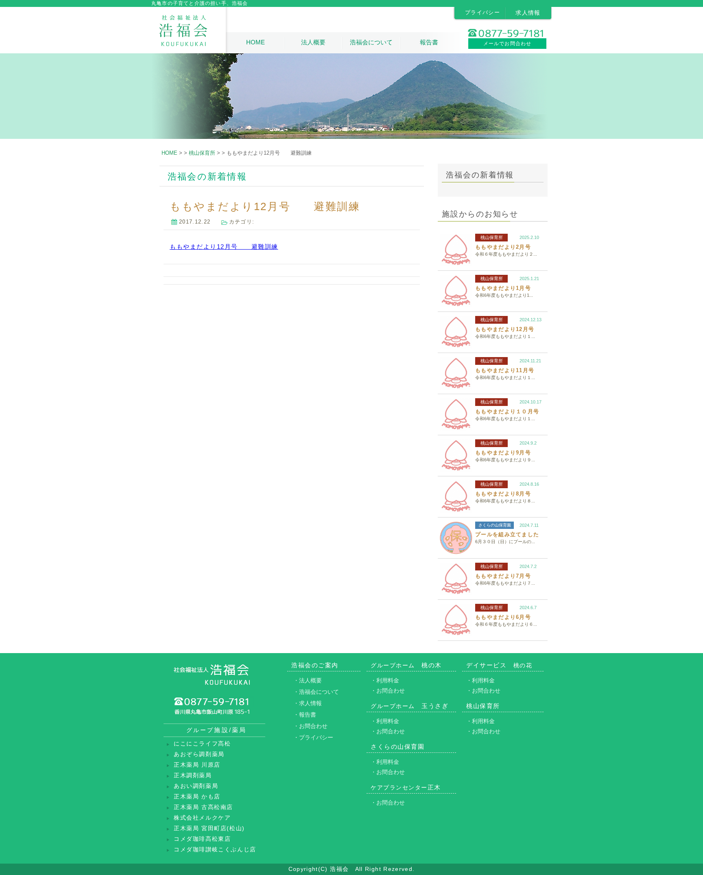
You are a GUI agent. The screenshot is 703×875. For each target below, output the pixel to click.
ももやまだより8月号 (503, 494)
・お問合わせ (310, 726)
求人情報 (528, 12)
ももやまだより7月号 (503, 576)
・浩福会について (316, 692)
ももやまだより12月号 (504, 329)
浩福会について (371, 42)
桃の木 (406, 665)
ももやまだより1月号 (503, 288)
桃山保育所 (491, 237)
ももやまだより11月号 (504, 370)
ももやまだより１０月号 (507, 411)
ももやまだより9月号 (503, 453)
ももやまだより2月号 (503, 247)
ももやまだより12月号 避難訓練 (224, 246)
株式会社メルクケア (202, 818)
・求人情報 (307, 703)
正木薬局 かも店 (197, 797)
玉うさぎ (409, 705)
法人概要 (313, 42)
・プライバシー (313, 737)
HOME (255, 42)
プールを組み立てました (507, 534)
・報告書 (304, 714)
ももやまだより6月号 (503, 617)
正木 (406, 787)
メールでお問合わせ (507, 43)
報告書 (429, 42)
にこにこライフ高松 (202, 744)
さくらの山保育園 (494, 525)
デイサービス (499, 665)
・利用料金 (385, 680)
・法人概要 (307, 680)
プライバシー (482, 12)
